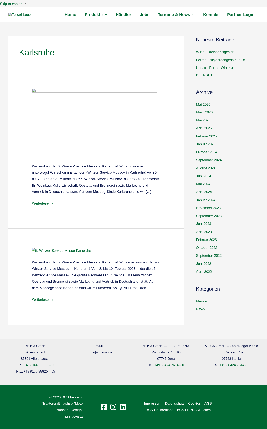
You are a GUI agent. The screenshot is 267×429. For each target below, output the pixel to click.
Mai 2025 (203, 120)
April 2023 (204, 232)
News (200, 309)
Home (70, 14)
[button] (105, 14)
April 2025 (204, 128)
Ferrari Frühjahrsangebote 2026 (220, 60)
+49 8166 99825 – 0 (39, 365)
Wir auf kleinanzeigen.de (215, 52)
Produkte (94, 14)
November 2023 (208, 208)
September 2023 (209, 216)
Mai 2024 (203, 184)
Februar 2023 (206, 240)
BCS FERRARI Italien (194, 410)
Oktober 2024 (206, 152)
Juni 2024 (203, 176)
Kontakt (211, 14)
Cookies (194, 403)
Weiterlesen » (42, 202)
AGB (208, 403)
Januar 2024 (205, 200)
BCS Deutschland (159, 410)
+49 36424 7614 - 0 (234, 365)
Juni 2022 (203, 264)
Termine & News (174, 14)
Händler (123, 14)
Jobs (144, 14)
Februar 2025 (206, 136)
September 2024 (209, 160)
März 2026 (204, 112)
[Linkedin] (122, 406)
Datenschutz (175, 403)
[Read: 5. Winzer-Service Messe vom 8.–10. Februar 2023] (61, 251)
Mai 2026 (203, 104)
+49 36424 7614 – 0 (169, 365)
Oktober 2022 (206, 248)
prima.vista (74, 416)
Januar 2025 (205, 144)
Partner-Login (240, 14)
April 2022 (204, 272)
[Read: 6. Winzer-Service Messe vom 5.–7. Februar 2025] (94, 123)
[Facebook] (103, 406)
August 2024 (205, 168)
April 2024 (204, 192)
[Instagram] (113, 406)
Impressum (152, 403)
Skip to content (12, 4)
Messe (201, 301)
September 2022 (209, 256)
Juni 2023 (203, 224)
